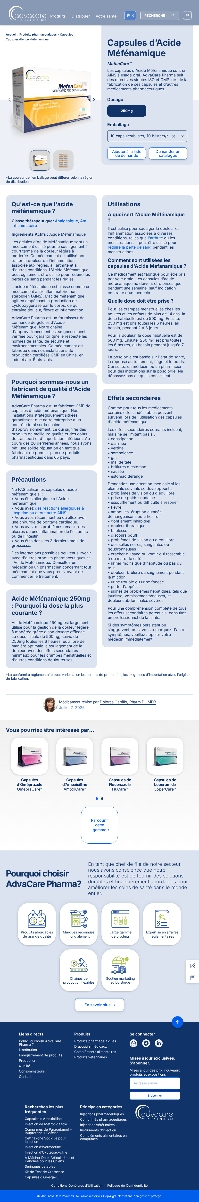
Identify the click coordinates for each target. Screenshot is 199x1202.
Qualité (24, 1066)
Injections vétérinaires (97, 1125)
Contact (25, 1076)
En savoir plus (100, 1004)
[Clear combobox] (173, 136)
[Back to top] (177, 1022)
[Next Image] (94, 99)
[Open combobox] (147, 136)
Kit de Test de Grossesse (44, 1172)
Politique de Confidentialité (127, 1185)
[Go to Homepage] (26, 13)
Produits (58, 16)
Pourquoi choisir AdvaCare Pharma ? (40, 1042)
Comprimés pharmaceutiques (103, 1119)
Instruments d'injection (98, 1130)
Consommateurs (32, 1071)
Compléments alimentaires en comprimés (103, 1137)
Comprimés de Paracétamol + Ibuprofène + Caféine (48, 1131)
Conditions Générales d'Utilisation (76, 1185)
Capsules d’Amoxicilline (43, 1118)
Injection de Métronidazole (46, 1124)
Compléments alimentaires (95, 1051)
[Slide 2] (102, 798)
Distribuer (81, 16)
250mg (127, 111)
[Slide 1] (97, 798)
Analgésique (66, 220)
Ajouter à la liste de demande (126, 153)
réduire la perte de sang (129, 247)
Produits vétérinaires (90, 1057)
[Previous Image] (10, 99)
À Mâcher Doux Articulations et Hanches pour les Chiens (49, 1159)
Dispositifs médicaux (90, 1046)
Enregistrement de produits (40, 1055)
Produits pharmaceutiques (95, 1041)
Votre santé (106, 16)
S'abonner (155, 1095)
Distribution (28, 1050)
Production (27, 1060)
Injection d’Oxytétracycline (46, 1152)
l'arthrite (155, 237)
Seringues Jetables (40, 1166)
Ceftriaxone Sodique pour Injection (45, 1140)
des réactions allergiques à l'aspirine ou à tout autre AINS (48, 510)
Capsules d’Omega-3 (41, 1177)
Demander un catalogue (168, 153)
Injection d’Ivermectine (43, 1147)
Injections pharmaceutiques (102, 1114)
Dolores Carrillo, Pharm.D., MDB (128, 701)
